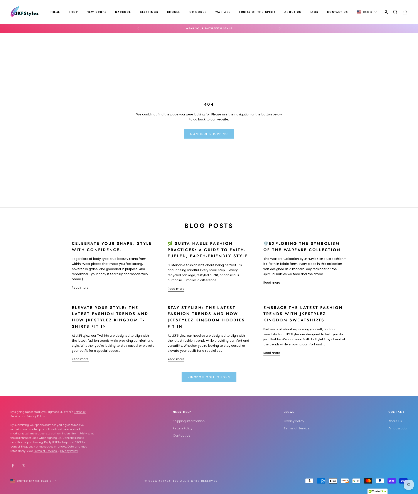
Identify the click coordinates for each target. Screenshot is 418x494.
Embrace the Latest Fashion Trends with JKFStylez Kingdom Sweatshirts (303, 314)
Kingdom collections (209, 377)
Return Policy (182, 428)
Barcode (123, 12)
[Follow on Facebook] (12, 465)
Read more (80, 287)
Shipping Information (189, 421)
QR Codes (198, 12)
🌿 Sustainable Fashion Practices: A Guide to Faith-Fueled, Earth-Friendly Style (208, 250)
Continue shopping (209, 134)
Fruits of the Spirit (257, 12)
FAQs (314, 12)
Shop (73, 12)
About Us (292, 12)
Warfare (223, 12)
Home (55, 12)
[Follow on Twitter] (24, 465)
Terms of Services (45, 451)
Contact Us (337, 12)
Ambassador (398, 428)
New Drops (96, 12)
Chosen (174, 12)
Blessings (149, 12)
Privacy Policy (36, 416)
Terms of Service (297, 428)
